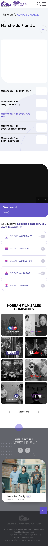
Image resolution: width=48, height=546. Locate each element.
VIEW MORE (24, 412)
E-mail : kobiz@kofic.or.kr (24, 537)
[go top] (43, 510)
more (6, 212)
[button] (39, 200)
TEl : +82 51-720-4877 (13, 535)
